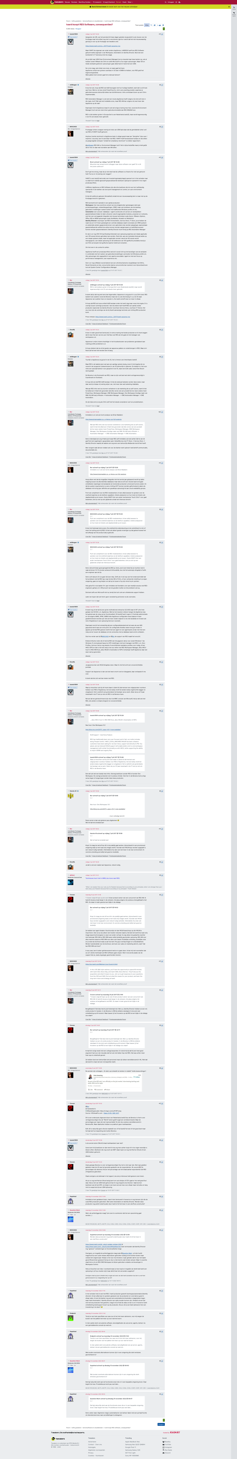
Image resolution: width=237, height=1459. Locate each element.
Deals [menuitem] (124, 2)
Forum (68, 21)
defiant (72, 875)
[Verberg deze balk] (229, 6)
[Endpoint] (70, 1318)
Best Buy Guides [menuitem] (84, 2)
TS (151, 25)
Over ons (98, 1444)
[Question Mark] (70, 1219)
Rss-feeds (168, 1450)
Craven (72, 895)
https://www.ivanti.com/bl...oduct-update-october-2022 (104, 1244)
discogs (88, 79)
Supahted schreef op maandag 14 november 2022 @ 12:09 (109, 1235)
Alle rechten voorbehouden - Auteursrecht (65, 1445)
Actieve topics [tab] (234, 15)
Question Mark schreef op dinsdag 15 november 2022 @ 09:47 (111, 1399)
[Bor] (70, 291)
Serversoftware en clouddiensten (93, 21)
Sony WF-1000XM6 (132, 1455)
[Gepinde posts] (163, 25)
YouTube (168, 1444)
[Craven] (70, 899)
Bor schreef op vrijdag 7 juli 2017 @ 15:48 (104, 796)
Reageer (78, 29)
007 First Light (130, 1453)
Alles (146, 25)
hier (98, 120)
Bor (71, 280)
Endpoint (73, 1313)
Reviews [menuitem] (74, 2)
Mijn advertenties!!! (91, 151)
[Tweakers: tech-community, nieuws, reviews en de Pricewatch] (57, 2)
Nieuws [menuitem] (67, 2)
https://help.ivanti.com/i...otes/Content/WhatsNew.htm (103, 1246)
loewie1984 (74, 34)
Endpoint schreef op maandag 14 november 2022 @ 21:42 (109, 1336)
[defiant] (70, 882)
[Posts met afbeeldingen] (154, 25)
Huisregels (92, 1447)
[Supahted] (70, 1201)
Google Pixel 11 (130, 1447)
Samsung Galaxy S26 (132, 1450)
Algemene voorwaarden (96, 1450)
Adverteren (92, 1442)
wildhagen (73, 85)
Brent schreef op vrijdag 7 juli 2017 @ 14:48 (104, 162)
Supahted (73, 1196)
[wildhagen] (70, 92)
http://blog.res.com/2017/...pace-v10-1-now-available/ (103, 729)
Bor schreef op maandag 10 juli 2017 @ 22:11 (105, 1030)
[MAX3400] (70, 134)
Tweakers (54, 1443)
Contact (91, 1444)
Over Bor (88, 323)
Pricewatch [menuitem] (97, 2)
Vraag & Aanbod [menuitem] (109, 2)
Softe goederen (76, 21)
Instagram (168, 1447)
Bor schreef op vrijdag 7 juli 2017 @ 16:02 (104, 907)
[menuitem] (165, 2)
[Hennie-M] (70, 796)
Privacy (90, 1453)
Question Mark (75, 1210)
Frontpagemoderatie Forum (117, 323)
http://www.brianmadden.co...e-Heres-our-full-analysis (104, 419)
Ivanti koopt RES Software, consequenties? (117, 21)
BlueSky (168, 1442)
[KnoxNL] (70, 334)
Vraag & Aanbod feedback (100, 323)
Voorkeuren (100, 1455)
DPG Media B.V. (74, 1443)
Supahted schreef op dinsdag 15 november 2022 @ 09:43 (109, 1365)
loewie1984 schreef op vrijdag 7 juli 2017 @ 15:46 (106, 757)
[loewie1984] (70, 42)
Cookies (91, 1455)
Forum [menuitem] (118, 2)
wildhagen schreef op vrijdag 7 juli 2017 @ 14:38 (106, 285)
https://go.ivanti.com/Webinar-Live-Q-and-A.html (101, 964)
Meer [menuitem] (130, 2)
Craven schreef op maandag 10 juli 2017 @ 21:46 (106, 995)
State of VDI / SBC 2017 (111, 1113)
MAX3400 (73, 127)
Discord (167, 1453)
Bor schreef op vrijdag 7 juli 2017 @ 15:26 (104, 467)
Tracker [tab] (234, 9)
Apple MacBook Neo (132, 1442)
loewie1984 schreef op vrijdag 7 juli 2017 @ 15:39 (106, 715)
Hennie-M (73, 791)
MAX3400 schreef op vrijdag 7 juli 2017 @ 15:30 (106, 514)
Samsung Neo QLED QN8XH (135, 1444)
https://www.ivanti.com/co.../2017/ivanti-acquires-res (103, 46)
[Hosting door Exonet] (171, 1433)
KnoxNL (72, 330)
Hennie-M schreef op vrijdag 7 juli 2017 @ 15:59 (106, 833)
